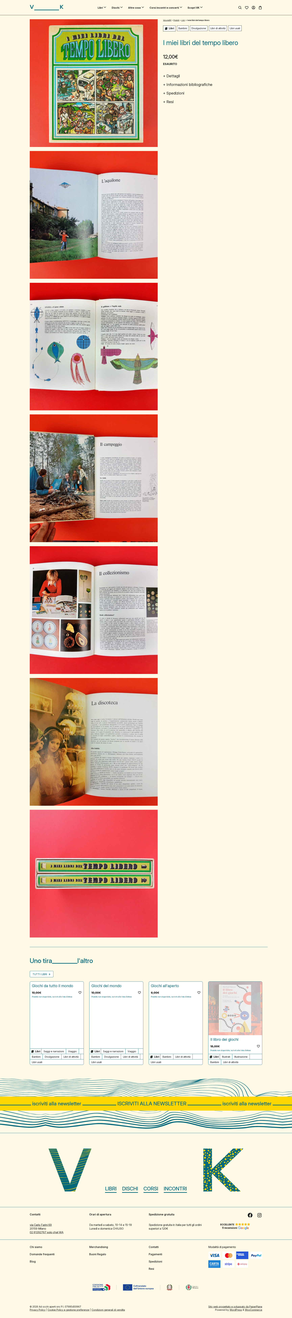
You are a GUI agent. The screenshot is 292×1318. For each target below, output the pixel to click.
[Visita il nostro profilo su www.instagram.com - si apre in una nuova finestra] (259, 1215)
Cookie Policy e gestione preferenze (68, 1309)
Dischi (115, 7)
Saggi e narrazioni (54, 1051)
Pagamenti (155, 1254)
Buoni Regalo (97, 1254)
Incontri (175, 1188)
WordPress (236, 1309)
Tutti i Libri (40, 974)
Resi (170, 102)
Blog (33, 1261)
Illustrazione (241, 1056)
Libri (100, 7)
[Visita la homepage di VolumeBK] (47, 7)
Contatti (154, 1246)
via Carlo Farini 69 (41, 1224)
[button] (80, 992)
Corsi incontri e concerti (164, 7)
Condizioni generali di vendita (108, 1309)
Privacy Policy (37, 1309)
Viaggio (72, 1051)
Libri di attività (217, 28)
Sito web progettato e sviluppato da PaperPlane (235, 1306)
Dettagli (173, 76)
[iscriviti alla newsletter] (146, 1104)
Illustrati (226, 1056)
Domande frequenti (42, 1254)
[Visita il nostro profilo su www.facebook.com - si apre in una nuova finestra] (250, 1215)
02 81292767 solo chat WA (47, 1232)
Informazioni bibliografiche (189, 84)
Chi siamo (36, 1246)
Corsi (150, 1188)
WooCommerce (253, 1309)
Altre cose (134, 7)
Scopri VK (193, 7)
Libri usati (235, 28)
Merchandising (98, 1246)
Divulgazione (198, 28)
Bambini (182, 28)
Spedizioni (175, 93)
